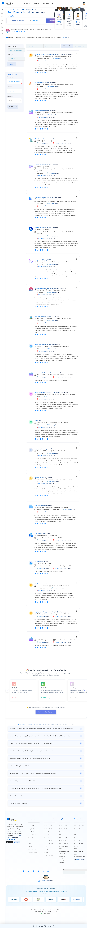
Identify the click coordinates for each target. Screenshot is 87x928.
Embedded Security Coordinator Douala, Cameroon (50, 288)
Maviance (39, 451)
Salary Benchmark (48, 850)
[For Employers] (2, 23)
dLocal (38, 262)
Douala (47, 112)
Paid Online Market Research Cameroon (46, 316)
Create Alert (67, 46)
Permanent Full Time (43, 58)
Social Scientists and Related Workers (63, 84)
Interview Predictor (49, 844)
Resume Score (47, 835)
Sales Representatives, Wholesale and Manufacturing (51, 566)
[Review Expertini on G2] (26, 899)
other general (56, 141)
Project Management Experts (43, 477)
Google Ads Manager (62, 857)
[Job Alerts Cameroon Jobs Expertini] (42, 926)
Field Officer (38, 421)
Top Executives (64, 422)
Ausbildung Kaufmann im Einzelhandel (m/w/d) (48, 373)
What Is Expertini (79, 826)
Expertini (77, 819)
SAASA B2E (40, 563)
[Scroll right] (84, 690)
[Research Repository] (2, 30)
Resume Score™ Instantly (78, 22)
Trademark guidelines (55, 910)
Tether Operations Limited (43, 394)
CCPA (30, 844)
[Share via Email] (22, 31)
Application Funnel (64, 841)
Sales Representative (41, 562)
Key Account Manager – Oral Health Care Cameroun (50, 612)
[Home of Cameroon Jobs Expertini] (33, 926)
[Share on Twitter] (15, 31)
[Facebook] (7, 840)
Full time (67, 141)
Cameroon (48, 56)
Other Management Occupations (60, 586)
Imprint (76, 838)
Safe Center (31, 832)
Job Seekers (36, 3)
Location (9, 87)
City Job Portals (32, 853)
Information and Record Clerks (63, 56)
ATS (53, 3)
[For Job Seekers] (2, 20)
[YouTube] (14, 840)
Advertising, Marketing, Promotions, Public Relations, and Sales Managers (56, 201)
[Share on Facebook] (12, 31)
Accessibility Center (33, 835)
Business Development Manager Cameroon (48, 197)
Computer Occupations (61, 290)
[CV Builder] (2, 27)
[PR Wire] (2, 33)
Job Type (10, 55)
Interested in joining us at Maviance (45, 449)
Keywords (10, 77)
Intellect (39, 84)
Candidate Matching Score (64, 847)
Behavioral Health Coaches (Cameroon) (46, 165)
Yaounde (47, 84)
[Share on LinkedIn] (17, 31)
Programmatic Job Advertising (64, 852)
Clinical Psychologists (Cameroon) (45, 82)
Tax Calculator (47, 853)
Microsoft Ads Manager (63, 861)
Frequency (10, 96)
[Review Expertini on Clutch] (63, 899)
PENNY (38, 375)
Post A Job (62, 832)
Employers (46, 3)
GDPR (30, 847)
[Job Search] (78, 3)
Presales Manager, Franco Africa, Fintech (47, 345)
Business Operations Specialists (60, 262)
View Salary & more (60, 58)
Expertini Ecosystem (79, 829)
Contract (40, 86)
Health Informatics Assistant (43, 505)
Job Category (12, 46)
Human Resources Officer (42, 533)
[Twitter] (10, 840)
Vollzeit (71, 375)
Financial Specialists (60, 640)
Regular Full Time (43, 588)
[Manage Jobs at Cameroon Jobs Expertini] (54, 926)
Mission (76, 835)
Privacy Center (32, 841)
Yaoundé (46, 375)
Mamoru (39, 199)
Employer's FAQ (78, 844)
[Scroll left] (7, 690)
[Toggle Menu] (2, 9)
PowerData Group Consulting (44, 318)
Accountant (38, 638)
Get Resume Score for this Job (46, 61)
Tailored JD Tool (63, 844)
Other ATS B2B (78, 851)
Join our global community (59, 22)
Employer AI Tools (64, 826)
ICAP (38, 586)
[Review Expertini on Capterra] (51, 899)
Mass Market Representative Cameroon (46, 139)
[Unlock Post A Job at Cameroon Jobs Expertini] (51, 926)
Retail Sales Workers (58, 375)
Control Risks (40, 290)
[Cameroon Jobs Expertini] (9, 3)
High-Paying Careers (69, 23)
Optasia (39, 346)
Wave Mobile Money (42, 422)
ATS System (62, 835)
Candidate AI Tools (49, 826)
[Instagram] (12, 840)
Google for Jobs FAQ (78, 847)
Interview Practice (48, 841)
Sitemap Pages (32, 850)
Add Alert (13, 107)
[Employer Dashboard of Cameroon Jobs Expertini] (45, 926)
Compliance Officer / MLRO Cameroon (46, 260)
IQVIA (38, 141)
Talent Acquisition (64, 838)
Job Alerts (46, 847)
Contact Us (77, 841)
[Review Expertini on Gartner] (13, 899)
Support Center (32, 826)
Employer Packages (64, 829)
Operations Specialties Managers (60, 346)
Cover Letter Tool (48, 838)
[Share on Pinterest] (19, 31)
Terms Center (32, 838)
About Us (76, 832)
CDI (39, 397)
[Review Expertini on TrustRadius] (76, 899)
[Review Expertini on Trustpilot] (38, 899)
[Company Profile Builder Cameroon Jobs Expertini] (48, 926)
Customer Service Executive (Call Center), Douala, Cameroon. (53, 54)
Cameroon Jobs (43, 882)
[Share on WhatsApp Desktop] (24, 31)
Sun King (39, 56)
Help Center (31, 829)
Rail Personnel (40, 479)
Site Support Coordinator (42, 584)
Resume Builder (48, 832)
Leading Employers (69, 19)
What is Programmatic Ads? (79, 855)
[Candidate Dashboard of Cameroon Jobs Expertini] (36, 926)
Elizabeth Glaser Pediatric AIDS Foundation (48, 507)
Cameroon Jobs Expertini (14, 824)
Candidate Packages (49, 829)
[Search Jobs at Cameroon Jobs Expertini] (39, 926)
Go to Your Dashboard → (46, 712)
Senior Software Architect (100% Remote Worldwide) (51, 393)
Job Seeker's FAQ (48, 856)
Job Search (26, 3)
